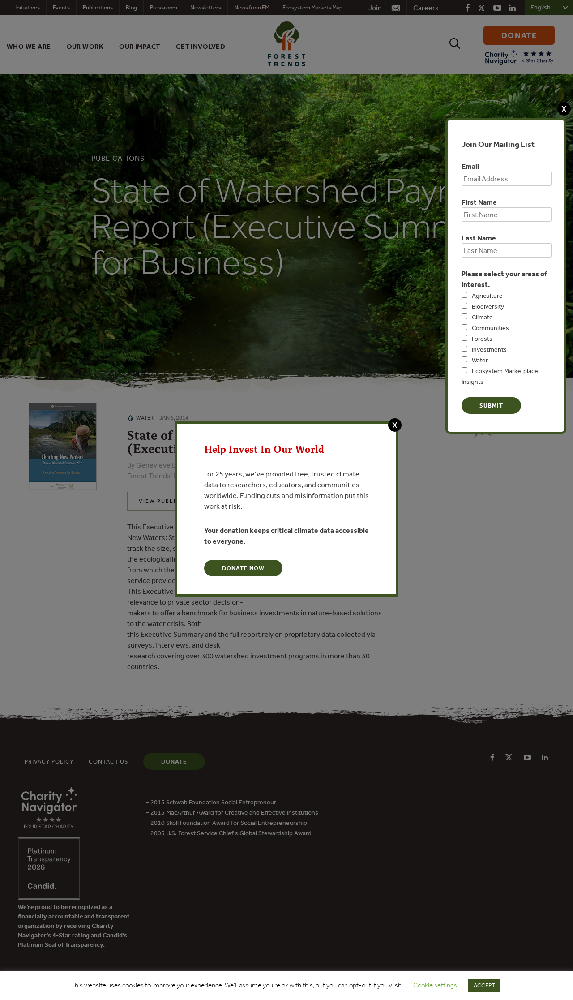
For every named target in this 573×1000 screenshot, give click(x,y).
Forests (482, 339)
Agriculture (487, 296)
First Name (479, 201)
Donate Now (243, 568)
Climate (482, 317)
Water (480, 360)
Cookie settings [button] (435, 985)
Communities (490, 328)
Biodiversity (488, 306)
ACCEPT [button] (484, 985)
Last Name (479, 237)
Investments (489, 349)
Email (470, 166)
